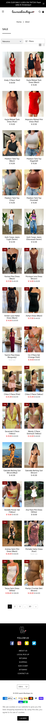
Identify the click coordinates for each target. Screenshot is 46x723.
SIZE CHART (23, 666)
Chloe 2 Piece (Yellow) (34, 394)
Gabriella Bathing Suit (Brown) (34, 471)
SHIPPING (23, 662)
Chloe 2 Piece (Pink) (12, 394)
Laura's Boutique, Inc (26, 693)
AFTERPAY (23, 670)
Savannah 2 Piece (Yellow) (12, 432)
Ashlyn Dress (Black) (34, 316)
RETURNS (23, 658)
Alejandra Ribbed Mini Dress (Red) (34, 120)
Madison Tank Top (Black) (12, 160)
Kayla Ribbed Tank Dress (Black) (33, 81)
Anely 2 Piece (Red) (12, 80)
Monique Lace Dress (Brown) (34, 277)
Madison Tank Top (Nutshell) (34, 199)
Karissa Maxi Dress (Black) (12, 277)
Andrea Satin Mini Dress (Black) (12, 550)
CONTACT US (23, 673)
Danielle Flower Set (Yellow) (12, 511)
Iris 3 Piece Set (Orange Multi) (34, 356)
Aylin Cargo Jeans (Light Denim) (12, 238)
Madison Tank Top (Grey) (12, 199)
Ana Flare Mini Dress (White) (34, 511)
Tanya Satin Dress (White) (12, 589)
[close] (43, 3)
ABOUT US (23, 651)
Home (18, 22)
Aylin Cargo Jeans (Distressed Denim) (34, 238)
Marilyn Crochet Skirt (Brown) (34, 589)
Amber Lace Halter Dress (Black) (12, 317)
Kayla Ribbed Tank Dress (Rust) (12, 120)
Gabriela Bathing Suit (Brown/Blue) (12, 471)
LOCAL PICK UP (23, 654)
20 (30, 606)
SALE (27, 22)
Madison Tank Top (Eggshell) (34, 160)
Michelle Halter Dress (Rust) (34, 550)
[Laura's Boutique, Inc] (23, 12)
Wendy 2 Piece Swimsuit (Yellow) (34, 432)
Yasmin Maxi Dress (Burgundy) (12, 356)
